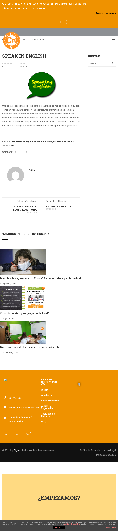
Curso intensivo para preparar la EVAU (24, 313)
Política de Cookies (106, 455)
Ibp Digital (15, 450)
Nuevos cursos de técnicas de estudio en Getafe (30, 347)
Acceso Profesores (106, 13)
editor (32, 170)
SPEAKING (8, 145)
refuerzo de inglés (63, 141)
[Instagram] (28, 432)
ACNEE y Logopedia (47, 407)
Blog (4, 66)
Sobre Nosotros (50, 400)
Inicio (44, 389)
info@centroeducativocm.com (70, 4)
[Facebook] (17, 152)
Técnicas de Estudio (48, 414)
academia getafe (43, 141)
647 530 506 (43, 4)
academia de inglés (22, 141)
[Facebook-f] (6, 432)
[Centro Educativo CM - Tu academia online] (11, 42)
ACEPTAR (59, 528)
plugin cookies (111, 527)
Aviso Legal (110, 450)
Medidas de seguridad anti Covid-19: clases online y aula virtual (40, 278)
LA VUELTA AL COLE (59, 206)
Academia (47, 395)
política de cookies (72, 524)
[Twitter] (24, 152)
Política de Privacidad (90, 450)
